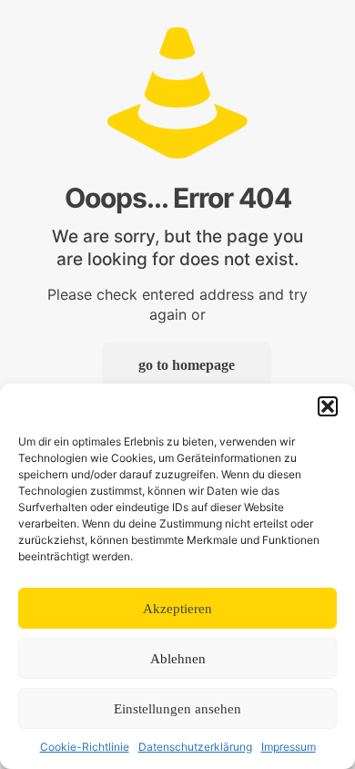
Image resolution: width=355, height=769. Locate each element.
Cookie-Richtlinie (84, 747)
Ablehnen (178, 658)
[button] (328, 406)
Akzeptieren (177, 608)
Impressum (288, 747)
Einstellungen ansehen (177, 709)
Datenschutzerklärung (195, 747)
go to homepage (186, 365)
